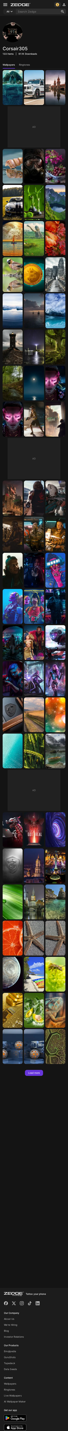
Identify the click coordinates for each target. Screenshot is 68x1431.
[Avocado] (34, 1010)
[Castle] (34, 901)
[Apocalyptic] (34, 238)
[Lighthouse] (13, 347)
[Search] (62, 11)
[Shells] (13, 166)
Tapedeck (9, 1363)
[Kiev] (34, 865)
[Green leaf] (13, 901)
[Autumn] (55, 238)
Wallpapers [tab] (9, 64)
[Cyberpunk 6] (34, 642)
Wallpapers (10, 1383)
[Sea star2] (34, 938)
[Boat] (13, 238)
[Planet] (13, 974)
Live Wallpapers (13, 1395)
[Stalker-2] (34, 166)
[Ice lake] (13, 310)
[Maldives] (34, 974)
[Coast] (55, 901)
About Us (9, 1318)
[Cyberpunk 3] (13, 678)
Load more (34, 1072)
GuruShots (10, 1357)
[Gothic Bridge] (55, 274)
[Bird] (13, 274)
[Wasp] (55, 974)
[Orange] (13, 938)
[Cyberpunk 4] (55, 642)
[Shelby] (13, 202)
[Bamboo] (34, 202)
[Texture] (34, 1046)
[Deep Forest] (55, 347)
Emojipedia (10, 1351)
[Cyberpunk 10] (55, 606)
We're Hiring (10, 1324)
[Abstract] (55, 829)
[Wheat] (34, 751)
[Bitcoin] (34, 274)
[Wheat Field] (34, 714)
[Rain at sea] (34, 310)
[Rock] (55, 202)
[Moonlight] (34, 383)
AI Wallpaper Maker (15, 1401)
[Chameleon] (55, 1010)
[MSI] (13, 714)
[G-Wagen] (34, 87)
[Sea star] (55, 938)
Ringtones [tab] (24, 64)
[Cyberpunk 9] (13, 642)
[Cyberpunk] (55, 383)
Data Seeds (10, 1369)
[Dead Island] (13, 87)
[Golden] (13, 1010)
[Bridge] (55, 87)
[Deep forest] (13, 383)
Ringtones (9, 1389)
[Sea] (13, 751)
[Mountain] (55, 310)
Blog (6, 1330)
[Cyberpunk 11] (13, 606)
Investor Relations (14, 1336)
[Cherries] (55, 166)
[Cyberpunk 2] (34, 678)
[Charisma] (55, 714)
